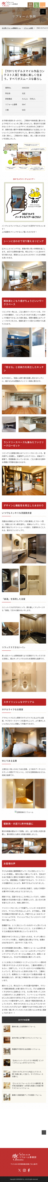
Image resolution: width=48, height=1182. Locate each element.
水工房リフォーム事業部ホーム (11, 28)
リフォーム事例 (28, 28)
